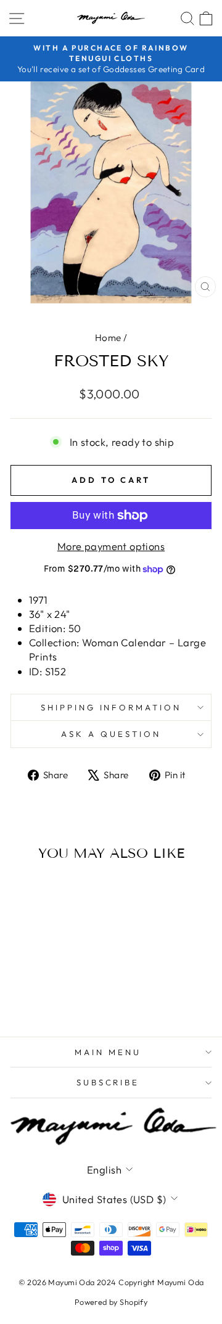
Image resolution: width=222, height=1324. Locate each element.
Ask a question (111, 734)
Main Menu (108, 1052)
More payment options (111, 546)
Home (108, 337)
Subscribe (108, 1082)
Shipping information (111, 707)
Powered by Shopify (111, 1302)
